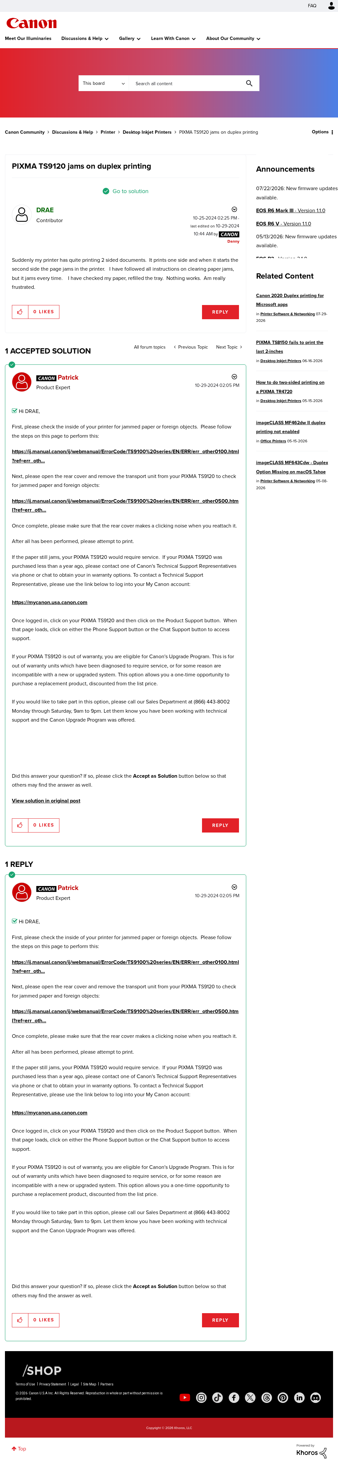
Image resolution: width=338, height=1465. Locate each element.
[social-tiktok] (217, 1397)
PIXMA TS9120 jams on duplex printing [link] (218, 132)
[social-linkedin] (299, 1397)
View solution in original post (46, 800)
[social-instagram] (201, 1397)
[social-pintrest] (283, 1397)
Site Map (89, 1384)
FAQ (312, 5)
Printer (108, 132)
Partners (107, 1384)
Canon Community (31, 23)
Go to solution (131, 191)
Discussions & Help (81, 38)
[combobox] (194, 83)
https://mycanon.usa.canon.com (49, 602)
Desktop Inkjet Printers (147, 132)
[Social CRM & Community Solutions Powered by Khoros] (311, 1450)
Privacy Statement (52, 1384)
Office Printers (273, 441)
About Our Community (230, 38)
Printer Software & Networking (287, 314)
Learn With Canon (170, 38)
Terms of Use (25, 1384)
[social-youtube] (185, 1397)
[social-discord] (315, 1397)
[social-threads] (266, 1397)
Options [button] (320, 131)
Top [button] (22, 1448)
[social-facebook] (234, 1397)
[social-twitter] (250, 1397)
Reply (220, 312)
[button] (20, 312)
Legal (74, 1384)
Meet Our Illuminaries (28, 38)
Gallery (126, 38)
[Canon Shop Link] (39, 1370)
